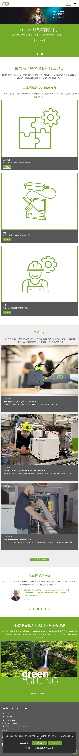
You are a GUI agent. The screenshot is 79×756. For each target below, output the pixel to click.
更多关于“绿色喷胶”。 (39, 693)
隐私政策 (5, 730)
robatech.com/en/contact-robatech (18, 726)
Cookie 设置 (24, 743)
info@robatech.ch (11, 723)
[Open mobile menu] (75, 4)
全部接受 (39, 743)
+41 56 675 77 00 (11, 720)
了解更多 (39, 40)
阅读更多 (7, 167)
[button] (37, 54)
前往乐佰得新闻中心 (39, 559)
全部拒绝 (55, 743)
